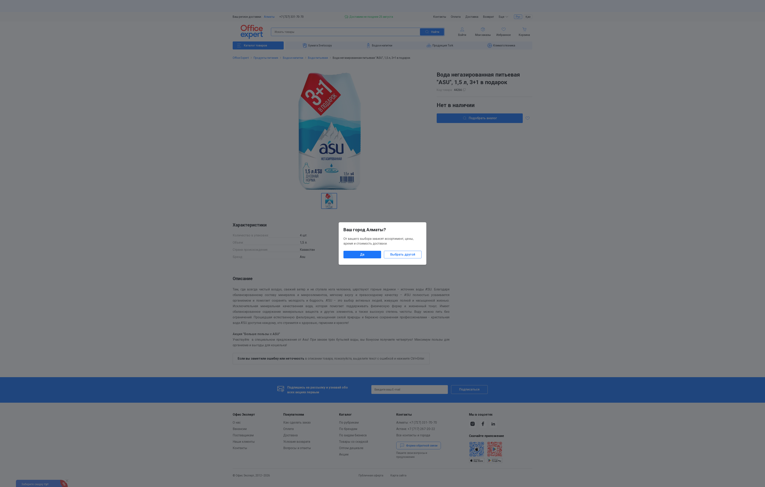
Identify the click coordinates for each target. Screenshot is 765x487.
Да (362, 254)
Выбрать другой (402, 254)
